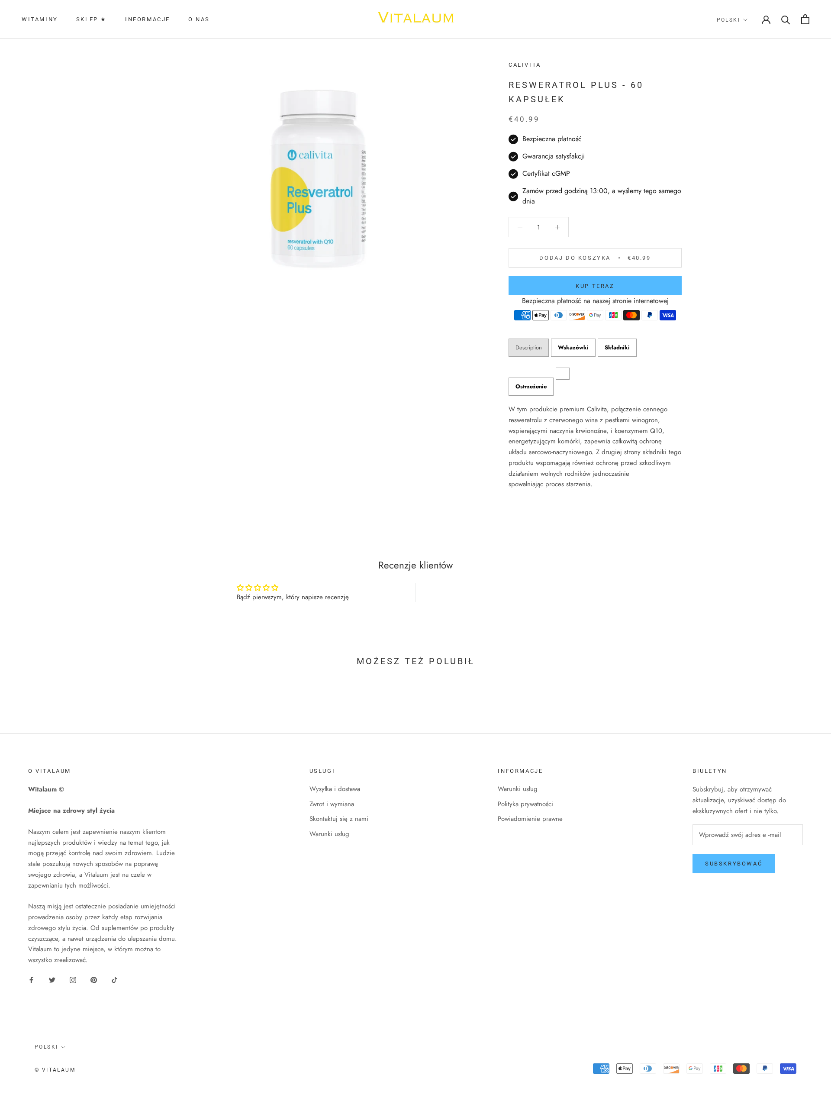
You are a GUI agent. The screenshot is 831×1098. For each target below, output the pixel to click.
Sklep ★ (91, 19)
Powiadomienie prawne (530, 819)
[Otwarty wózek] (805, 19)
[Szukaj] (785, 19)
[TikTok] (114, 979)
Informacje (147, 19)
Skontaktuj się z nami (338, 819)
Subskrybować (733, 863)
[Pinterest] (93, 979)
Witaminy (40, 19)
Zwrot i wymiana (331, 804)
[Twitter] (52, 979)
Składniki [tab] (617, 347)
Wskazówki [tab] (573, 347)
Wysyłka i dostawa (334, 789)
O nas (199, 19)
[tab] (531, 387)
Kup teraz (595, 286)
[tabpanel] (595, 447)
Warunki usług (329, 834)
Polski (728, 20)
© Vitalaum (55, 1070)
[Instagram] (73, 979)
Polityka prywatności (525, 804)
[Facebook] (31, 979)
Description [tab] (528, 347)
